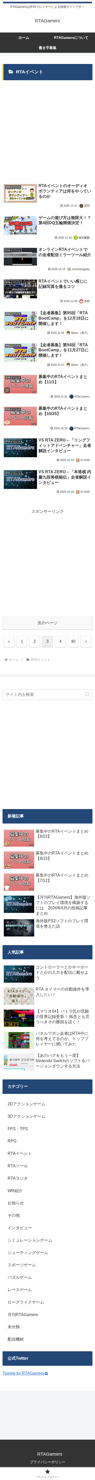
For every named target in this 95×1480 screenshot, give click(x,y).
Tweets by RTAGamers (23, 1373)
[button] (87, 694)
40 (73, 641)
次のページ (47, 623)
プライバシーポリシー (47, 1462)
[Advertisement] (47, 128)
